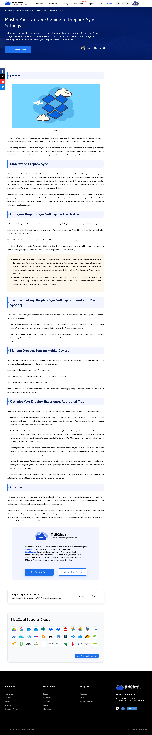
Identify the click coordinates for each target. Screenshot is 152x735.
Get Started (109, 3)
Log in (100, 4)
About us (83, 694)
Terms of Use (142, 729)
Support (91, 3)
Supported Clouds (11, 709)
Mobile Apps (53, 3)
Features (39, 3)
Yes (82, 596)
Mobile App (9, 694)
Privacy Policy (130, 729)
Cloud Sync (29, 549)
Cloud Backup (30, 552)
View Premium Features (72, 572)
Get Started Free (18, 49)
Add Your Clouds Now (85, 656)
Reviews (83, 698)
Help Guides (47, 698)
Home (9, 11)
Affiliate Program (86, 701)
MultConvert (78, 3)
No (95, 596)
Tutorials (46, 701)
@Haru (96, 48)
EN (123, 4)
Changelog (47, 709)
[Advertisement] (130, 82)
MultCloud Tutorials (18, 11)
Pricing (65, 3)
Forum (45, 705)
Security (8, 705)
